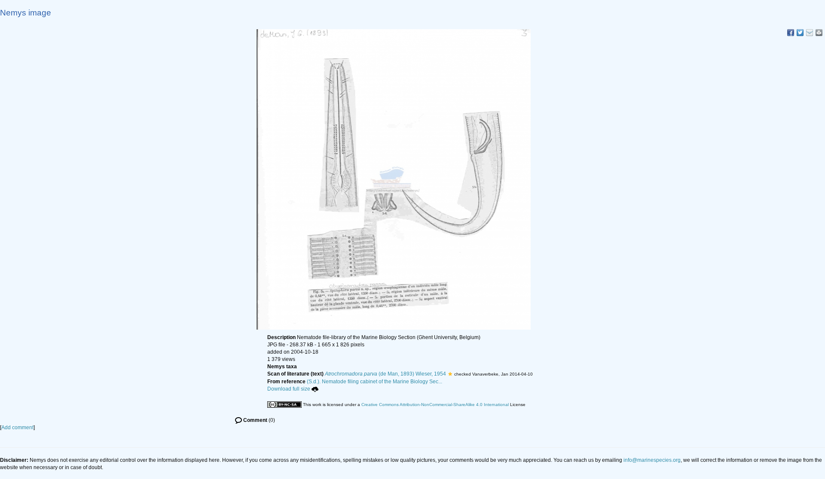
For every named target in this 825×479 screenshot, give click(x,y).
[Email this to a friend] (819, 32)
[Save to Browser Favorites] (809, 32)
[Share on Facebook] (790, 32)
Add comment (17, 427)
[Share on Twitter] (800, 32)
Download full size (288, 389)
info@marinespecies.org (652, 460)
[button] (450, 374)
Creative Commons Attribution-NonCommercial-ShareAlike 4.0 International (435, 404)
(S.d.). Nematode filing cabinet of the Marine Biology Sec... (374, 382)
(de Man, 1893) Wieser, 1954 (385, 374)
